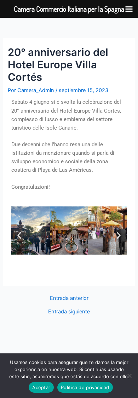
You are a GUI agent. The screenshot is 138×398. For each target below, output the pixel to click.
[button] (19, 235)
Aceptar (41, 387)
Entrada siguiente (69, 311)
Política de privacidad (85, 387)
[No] (129, 375)
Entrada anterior (69, 298)
